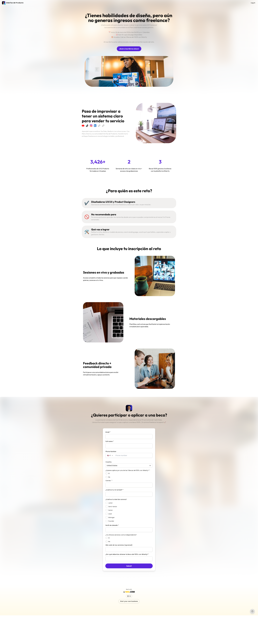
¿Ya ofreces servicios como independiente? (121, 535)
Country (108, 462)
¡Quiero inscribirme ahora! (129, 49)
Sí (109, 473)
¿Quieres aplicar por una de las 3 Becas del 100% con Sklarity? (128, 470)
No (109, 477)
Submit (129, 566)
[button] (110, 455)
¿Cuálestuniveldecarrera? (116, 499)
